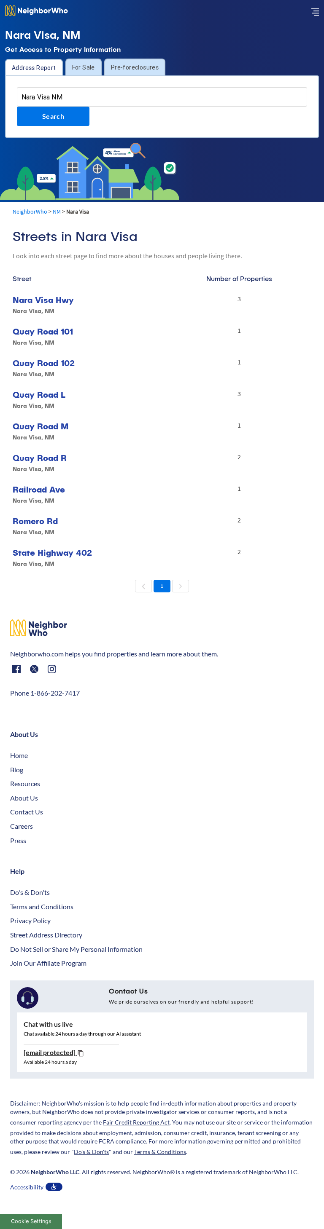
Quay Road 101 (43, 331)
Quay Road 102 (44, 363)
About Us (24, 798)
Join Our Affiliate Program (48, 963)
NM (57, 211)
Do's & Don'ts (30, 892)
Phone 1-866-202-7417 (45, 693)
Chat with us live (48, 1024)
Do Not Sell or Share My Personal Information (76, 949)
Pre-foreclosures (135, 67)
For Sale (83, 67)
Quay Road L (39, 394)
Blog (16, 770)
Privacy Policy (30, 920)
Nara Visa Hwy (43, 300)
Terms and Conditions (41, 906)
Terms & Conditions (160, 1151)
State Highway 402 (52, 552)
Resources (25, 783)
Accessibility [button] (26, 1187)
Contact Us (26, 812)
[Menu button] (315, 12)
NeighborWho (30, 211)
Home (19, 755)
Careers (21, 826)
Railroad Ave (39, 489)
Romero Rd (35, 521)
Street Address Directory (46, 935)
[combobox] (162, 97)
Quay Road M (40, 426)
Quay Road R (40, 458)
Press (18, 840)
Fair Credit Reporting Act (136, 1122)
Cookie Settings (31, 1221)
